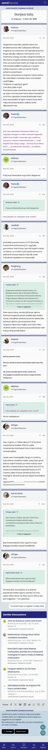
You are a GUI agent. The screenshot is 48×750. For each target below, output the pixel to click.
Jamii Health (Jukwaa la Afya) (21, 629)
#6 (43, 277)
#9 (43, 435)
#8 (43, 397)
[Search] (44, 3)
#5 (43, 236)
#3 (43, 169)
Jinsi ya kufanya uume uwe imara (25, 620)
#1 (44, 38)
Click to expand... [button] (24, 307)
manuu (17, 19)
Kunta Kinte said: (13, 573)
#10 (43, 504)
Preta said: (10, 405)
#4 (43, 194)
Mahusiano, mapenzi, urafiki (19, 663)
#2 (43, 125)
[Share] (40, 38)
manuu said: (11, 285)
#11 (43, 565)
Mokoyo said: (11, 202)
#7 (43, 350)
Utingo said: (11, 512)
